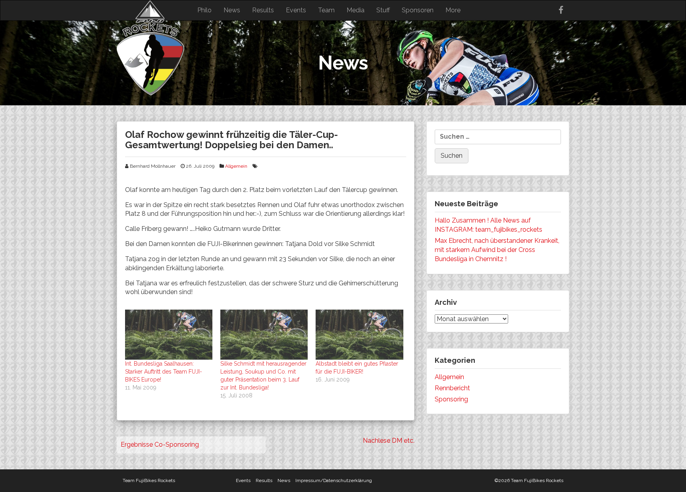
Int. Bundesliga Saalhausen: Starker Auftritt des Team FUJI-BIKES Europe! (163, 371)
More (453, 10)
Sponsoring (451, 399)
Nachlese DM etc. (388, 440)
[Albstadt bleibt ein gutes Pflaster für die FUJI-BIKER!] (359, 335)
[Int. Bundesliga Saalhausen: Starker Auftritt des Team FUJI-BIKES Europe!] (168, 335)
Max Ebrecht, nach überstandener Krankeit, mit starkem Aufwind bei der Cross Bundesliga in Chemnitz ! (497, 250)
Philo (204, 10)
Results (263, 10)
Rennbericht (452, 388)
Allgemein (236, 166)
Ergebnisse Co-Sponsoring (160, 444)
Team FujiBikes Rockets (149, 480)
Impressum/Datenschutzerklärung (333, 480)
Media (355, 10)
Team (326, 10)
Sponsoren (418, 10)
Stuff (383, 10)
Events (296, 10)
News (232, 10)
